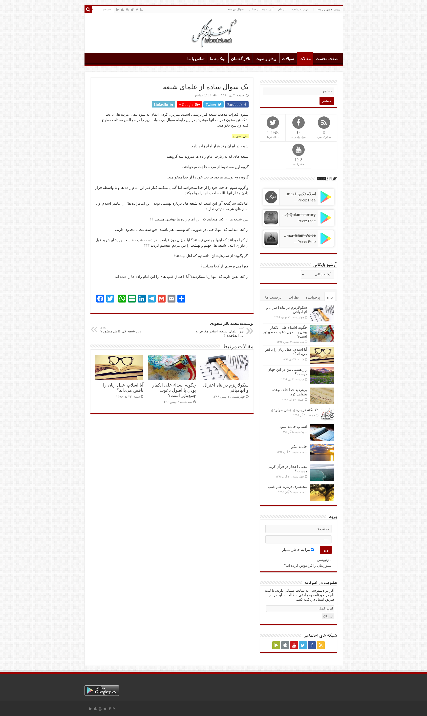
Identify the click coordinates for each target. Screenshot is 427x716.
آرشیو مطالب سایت (261, 9)
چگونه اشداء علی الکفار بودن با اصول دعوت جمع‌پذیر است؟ (174, 390)
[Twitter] (132, 10)
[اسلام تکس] (213, 32)
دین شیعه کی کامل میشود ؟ (120, 329)
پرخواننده (313, 297)
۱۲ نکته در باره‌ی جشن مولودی (294, 410)
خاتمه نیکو (299, 447)
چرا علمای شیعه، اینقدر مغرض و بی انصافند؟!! (220, 331)
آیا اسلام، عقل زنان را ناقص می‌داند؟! (123, 388)
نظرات (293, 297)
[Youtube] (127, 10)
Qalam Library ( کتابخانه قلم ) (290, 214)
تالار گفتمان (240, 59)
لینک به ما (218, 59)
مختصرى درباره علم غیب (287, 487)
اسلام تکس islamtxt (298, 193)
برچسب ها (273, 297)
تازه (330, 297)
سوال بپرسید (236, 9)
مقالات (305, 59)
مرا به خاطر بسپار (296, 550)
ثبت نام (282, 9)
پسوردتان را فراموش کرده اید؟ (308, 565)
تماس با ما (195, 59)
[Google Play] (118, 10)
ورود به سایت (300, 9)
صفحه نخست (327, 59)
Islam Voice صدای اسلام (295, 235)
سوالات (288, 59)
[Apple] (122, 10)
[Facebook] (136, 10)
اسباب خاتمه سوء (293, 427)
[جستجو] (88, 9)
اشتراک (328, 616)
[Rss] (141, 10)
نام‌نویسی (324, 560)
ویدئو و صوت (266, 59)
